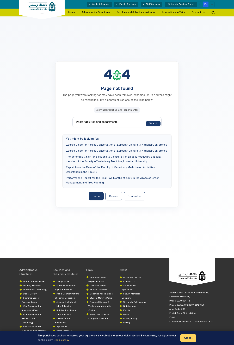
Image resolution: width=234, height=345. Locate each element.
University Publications (134, 302)
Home (71, 12)
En (205, 4)
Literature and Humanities (62, 320)
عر (212, 4)
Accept (188, 338)
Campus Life (63, 281)
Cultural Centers (98, 285)
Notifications (129, 306)
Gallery (126, 322)
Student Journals (98, 289)
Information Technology (35, 289)
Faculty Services (127, 4)
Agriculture (62, 326)
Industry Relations (32, 285)
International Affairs (173, 12)
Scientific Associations (101, 293)
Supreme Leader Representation (31, 300)
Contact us (134, 196)
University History (132, 277)
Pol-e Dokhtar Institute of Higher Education (67, 296)
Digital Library (30, 293)
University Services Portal (181, 4)
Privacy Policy (130, 318)
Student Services (100, 4)
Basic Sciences (64, 330)
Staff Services (153, 4)
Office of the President (34, 281)
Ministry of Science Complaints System (98, 316)
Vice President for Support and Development (34, 328)
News (126, 314)
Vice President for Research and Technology (31, 318)
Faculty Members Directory (131, 296)
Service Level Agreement (129, 287)
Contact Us (198, 12)
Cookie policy (61, 340)
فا (199, 4)
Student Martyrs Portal (101, 298)
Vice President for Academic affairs (31, 308)
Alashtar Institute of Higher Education (65, 304)
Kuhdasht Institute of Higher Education (66, 312)
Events (126, 310)
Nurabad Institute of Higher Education (65, 287)
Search (153, 124)
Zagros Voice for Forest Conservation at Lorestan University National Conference (116, 145)
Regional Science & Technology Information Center (100, 306)
